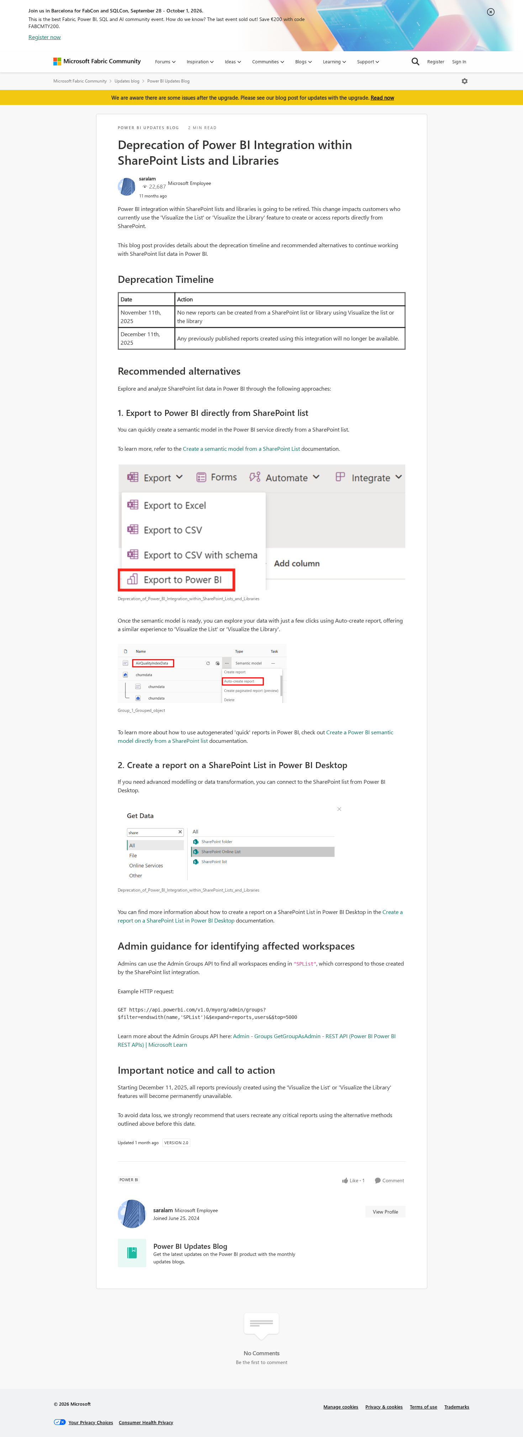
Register (435, 61)
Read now (382, 97)
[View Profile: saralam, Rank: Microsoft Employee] (127, 187)
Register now (44, 37)
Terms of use (423, 1407)
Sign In (459, 61)
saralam (147, 178)
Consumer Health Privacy (146, 1422)
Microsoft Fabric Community (80, 81)
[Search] (415, 61)
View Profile (385, 1211)
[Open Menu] (465, 81)
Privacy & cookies (384, 1407)
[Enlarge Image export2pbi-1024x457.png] (262, 528)
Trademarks (456, 1407)
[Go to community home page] (97, 61)
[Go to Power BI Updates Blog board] (132, 1253)
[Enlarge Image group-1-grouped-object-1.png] (262, 674)
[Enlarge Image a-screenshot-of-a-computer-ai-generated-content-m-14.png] (262, 844)
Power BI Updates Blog (168, 81)
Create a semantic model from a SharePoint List (241, 448)
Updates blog (127, 81)
